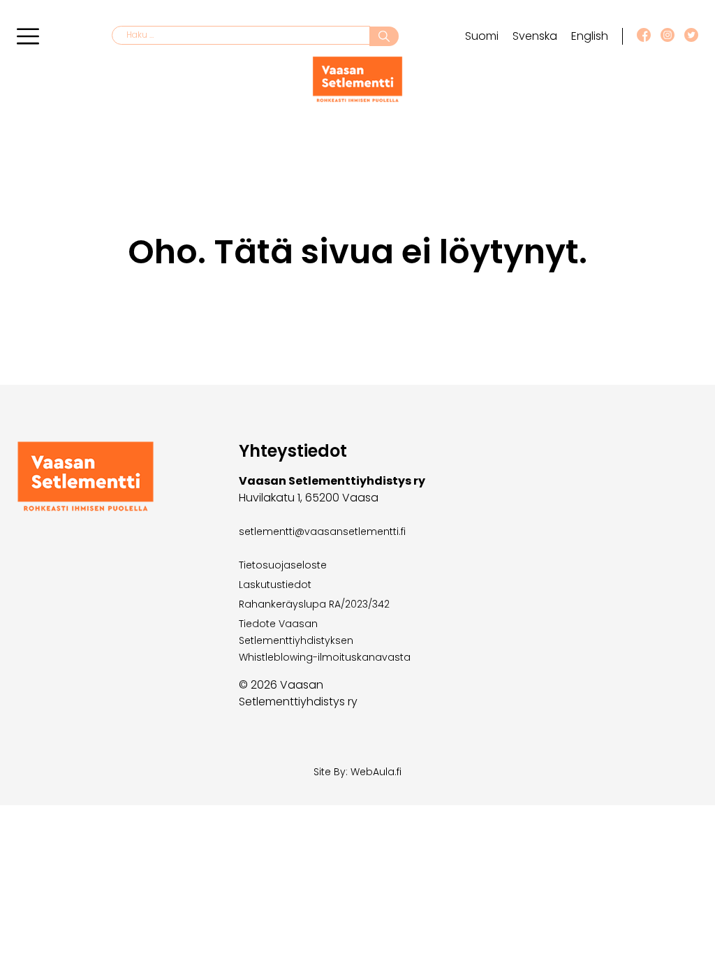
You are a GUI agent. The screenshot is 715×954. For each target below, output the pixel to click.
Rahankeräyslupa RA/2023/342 (314, 604)
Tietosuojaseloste (283, 565)
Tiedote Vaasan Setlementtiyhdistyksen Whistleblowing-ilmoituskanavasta (325, 640)
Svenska (535, 36)
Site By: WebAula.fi (357, 771)
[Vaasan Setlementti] (357, 99)
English (589, 36)
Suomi (482, 36)
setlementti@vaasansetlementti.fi (322, 531)
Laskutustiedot (275, 585)
